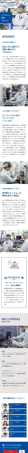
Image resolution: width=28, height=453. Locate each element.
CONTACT (22, 452)
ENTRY (11, 451)
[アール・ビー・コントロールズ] (7, 2)
